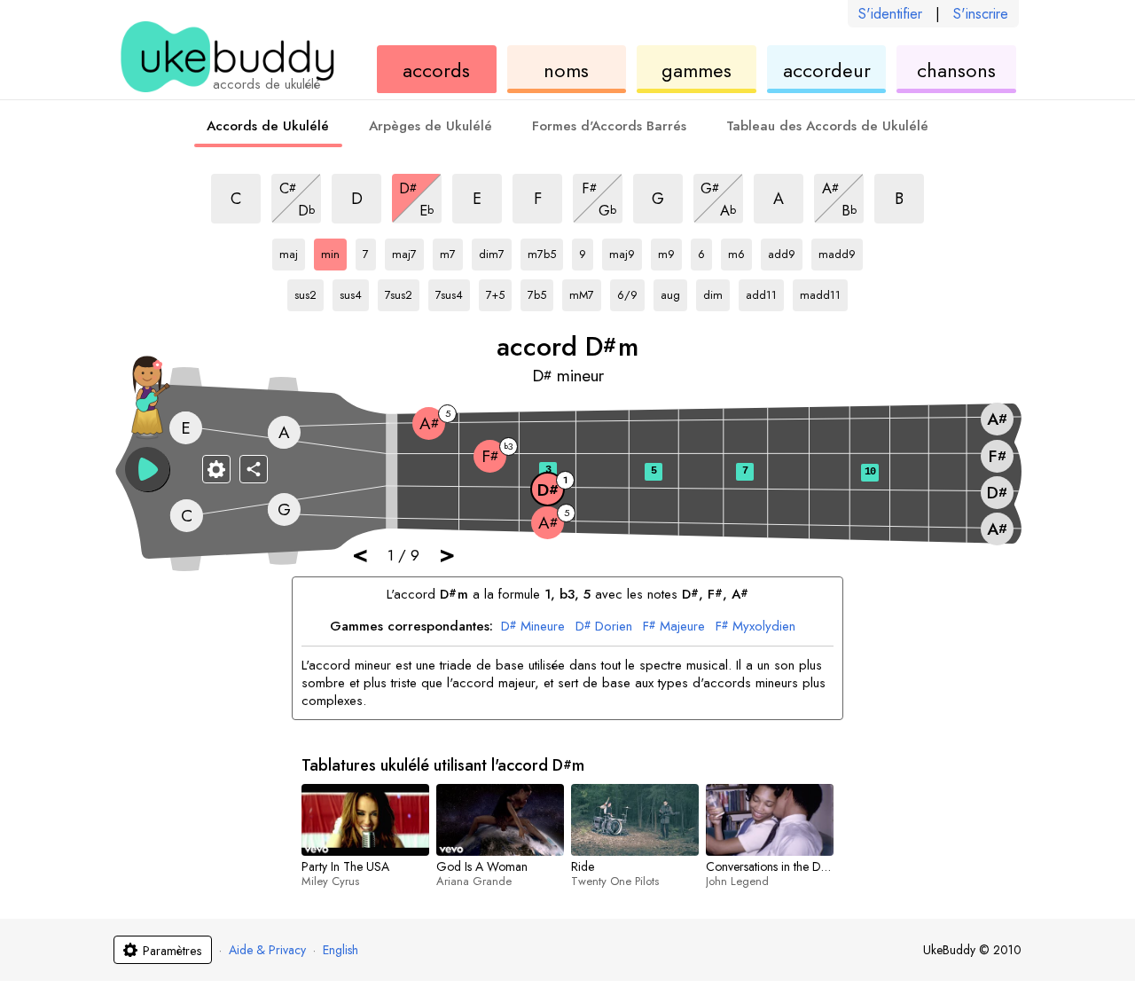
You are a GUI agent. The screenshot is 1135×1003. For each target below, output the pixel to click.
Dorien (603, 627)
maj (292, 251)
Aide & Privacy (267, 950)
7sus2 (402, 291)
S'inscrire (980, 14)
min (334, 251)
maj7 (408, 251)
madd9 (837, 251)
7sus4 (452, 291)
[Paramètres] (216, 469)
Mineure (533, 627)
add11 (763, 291)
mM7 (585, 291)
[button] (147, 469)
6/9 (631, 291)
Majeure (674, 627)
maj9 (625, 251)
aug (674, 291)
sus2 (309, 291)
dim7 (495, 251)
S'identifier (890, 14)
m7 (451, 251)
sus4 (354, 291)
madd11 (820, 291)
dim (716, 291)
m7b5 (545, 251)
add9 (785, 251)
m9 (670, 251)
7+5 (499, 291)
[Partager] (253, 469)
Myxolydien (755, 627)
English (340, 950)
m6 (740, 251)
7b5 (540, 291)
